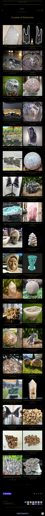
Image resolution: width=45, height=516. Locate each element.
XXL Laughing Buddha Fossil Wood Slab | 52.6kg (12, 374)
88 (26, 484)
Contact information (39, 508)
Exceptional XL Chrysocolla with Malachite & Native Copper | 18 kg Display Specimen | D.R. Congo (12, 224)
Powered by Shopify (17, 507)
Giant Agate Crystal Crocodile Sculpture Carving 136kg (12, 147)
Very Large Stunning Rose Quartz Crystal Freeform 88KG (32, 224)
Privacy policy (29, 507)
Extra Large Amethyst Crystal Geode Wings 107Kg (13, 197)
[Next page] (30, 485)
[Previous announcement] (2, 4)
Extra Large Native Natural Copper (32, 451)
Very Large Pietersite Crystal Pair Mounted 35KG (12, 122)
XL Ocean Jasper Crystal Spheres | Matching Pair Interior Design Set (32, 375)
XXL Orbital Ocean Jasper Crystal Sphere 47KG (12, 349)
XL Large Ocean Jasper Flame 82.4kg (32, 248)
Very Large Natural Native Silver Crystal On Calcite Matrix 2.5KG (12, 172)
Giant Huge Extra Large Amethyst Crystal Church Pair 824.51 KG (32, 46)
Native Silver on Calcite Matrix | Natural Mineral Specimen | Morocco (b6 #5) (32, 350)
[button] (2, 10)
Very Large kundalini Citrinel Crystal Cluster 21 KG (12, 324)
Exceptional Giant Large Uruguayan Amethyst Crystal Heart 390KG (32, 72)
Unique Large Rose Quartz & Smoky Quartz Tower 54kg (32, 401)
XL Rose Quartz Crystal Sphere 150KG (32, 97)
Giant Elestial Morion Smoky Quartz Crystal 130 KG (13, 71)
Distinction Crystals (11, 507)
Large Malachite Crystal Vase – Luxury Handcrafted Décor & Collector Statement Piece (32, 275)
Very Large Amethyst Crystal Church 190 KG (32, 147)
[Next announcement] (43, 4)
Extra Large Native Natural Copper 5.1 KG (12, 451)
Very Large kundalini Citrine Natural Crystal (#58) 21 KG (32, 426)
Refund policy (23, 507)
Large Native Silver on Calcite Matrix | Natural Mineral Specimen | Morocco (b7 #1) (32, 198)
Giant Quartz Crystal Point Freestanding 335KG (12, 46)
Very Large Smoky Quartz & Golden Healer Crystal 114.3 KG (12, 249)
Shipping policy (40, 507)
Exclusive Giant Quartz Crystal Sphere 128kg (32, 172)
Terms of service (34, 507)
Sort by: (24, 23)
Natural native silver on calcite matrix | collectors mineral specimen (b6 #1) (32, 477)
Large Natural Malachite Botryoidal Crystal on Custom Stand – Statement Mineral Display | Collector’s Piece (12, 401)
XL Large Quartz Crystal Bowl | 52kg (32, 324)
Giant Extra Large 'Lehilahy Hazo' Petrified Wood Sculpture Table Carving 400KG (12, 275)
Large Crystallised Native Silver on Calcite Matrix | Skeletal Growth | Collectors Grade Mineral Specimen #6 (12, 477)
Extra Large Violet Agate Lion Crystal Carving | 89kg (32, 122)
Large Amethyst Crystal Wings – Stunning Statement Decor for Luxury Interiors (12, 426)
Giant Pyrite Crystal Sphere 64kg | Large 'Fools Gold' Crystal (12, 98)
